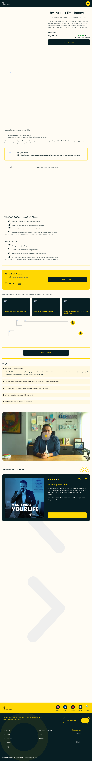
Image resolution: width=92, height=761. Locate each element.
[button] (46, 436)
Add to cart (69, 42)
